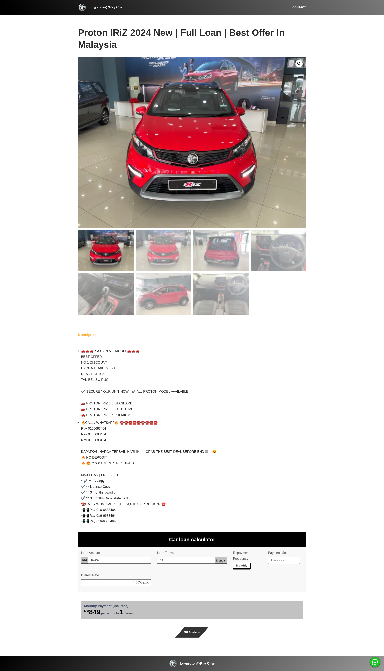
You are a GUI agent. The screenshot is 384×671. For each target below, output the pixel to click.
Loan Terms (165, 553)
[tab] (87, 335)
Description (87, 335)
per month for (108, 612)
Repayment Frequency (241, 555)
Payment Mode (278, 553)
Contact (299, 7)
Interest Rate (90, 575)
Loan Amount (91, 553)
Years (129, 613)
